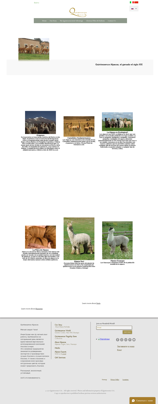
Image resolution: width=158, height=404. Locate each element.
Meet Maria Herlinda (63, 327)
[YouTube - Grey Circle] (134, 339)
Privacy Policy (115, 380)
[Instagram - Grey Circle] (121, 339)
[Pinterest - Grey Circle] (129, 339)
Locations (126, 380)
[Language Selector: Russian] (133, 8)
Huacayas (39, 308)
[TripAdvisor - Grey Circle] (125, 339)
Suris (98, 303)
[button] (53, 20)
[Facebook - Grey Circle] (117, 339)
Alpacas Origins (60, 344)
